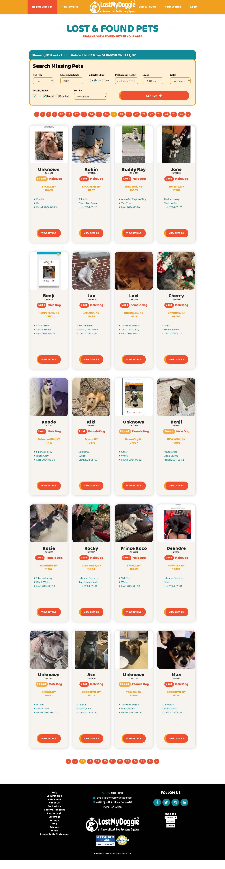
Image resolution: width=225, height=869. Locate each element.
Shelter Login (54, 813)
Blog (54, 824)
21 (143, 114)
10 (61, 114)
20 (136, 114)
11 (68, 114)
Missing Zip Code (69, 74)
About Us (54, 803)
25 (173, 114)
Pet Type (37, 74)
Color (173, 74)
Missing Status (40, 90)
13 (83, 114)
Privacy (54, 827)
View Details (48, 233)
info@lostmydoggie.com (118, 797)
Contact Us (54, 806)
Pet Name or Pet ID (125, 74)
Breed (146, 74)
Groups (54, 820)
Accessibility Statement (54, 834)
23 (158, 114)
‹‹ (37, 114)
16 (106, 114)
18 (121, 114)
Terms (54, 831)
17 (113, 114)
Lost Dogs (54, 817)
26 (181, 114)
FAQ (54, 792)
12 (76, 114)
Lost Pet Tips (54, 796)
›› (188, 114)
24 (166, 114)
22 (151, 114)
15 (98, 114)
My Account (54, 799)
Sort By (78, 90)
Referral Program (54, 810)
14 (91, 114)
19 (128, 114)
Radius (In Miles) (96, 74)
